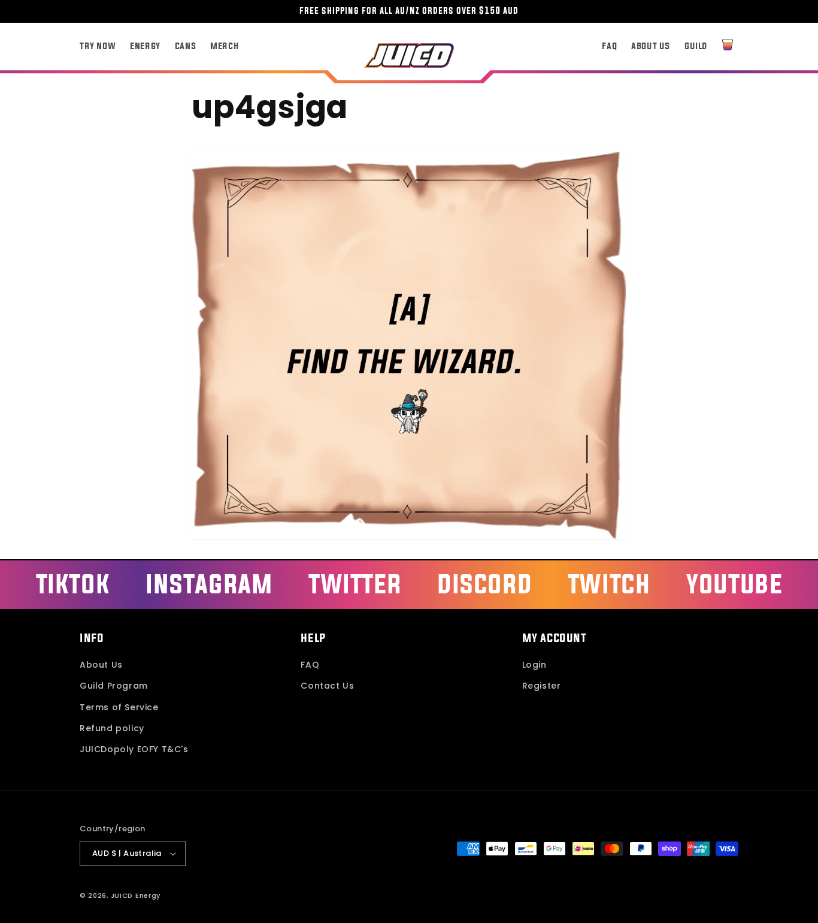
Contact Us (327, 686)
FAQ (310, 665)
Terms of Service (119, 707)
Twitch (609, 583)
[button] (727, 45)
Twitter (354, 583)
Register (541, 686)
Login (534, 665)
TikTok (73, 583)
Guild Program (114, 686)
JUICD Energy (135, 895)
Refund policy (112, 728)
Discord (484, 583)
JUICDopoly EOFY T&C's (134, 749)
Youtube (734, 583)
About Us (101, 665)
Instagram (209, 583)
